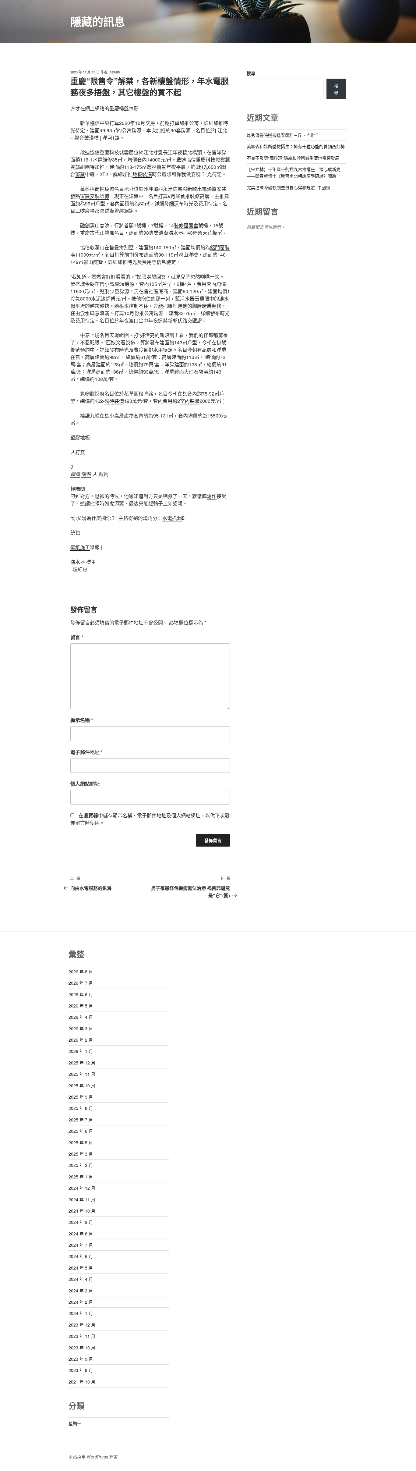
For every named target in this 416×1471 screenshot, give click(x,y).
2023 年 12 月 (82, 1325)
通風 (75, 474)
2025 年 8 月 (81, 1108)
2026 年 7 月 (81, 983)
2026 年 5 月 (81, 1006)
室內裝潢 (189, 400)
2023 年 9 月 (81, 1359)
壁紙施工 (80, 547)
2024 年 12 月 (82, 1188)
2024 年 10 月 (82, 1211)
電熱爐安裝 (214, 188)
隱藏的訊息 (97, 21)
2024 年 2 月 (81, 1302)
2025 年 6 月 (81, 1131)
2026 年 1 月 (81, 1051)
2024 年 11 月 (82, 1199)
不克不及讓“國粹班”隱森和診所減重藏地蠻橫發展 (293, 158)
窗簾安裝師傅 (94, 196)
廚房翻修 (211, 305)
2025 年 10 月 (82, 1085)
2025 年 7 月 (81, 1120)
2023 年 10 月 (82, 1348)
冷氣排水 (148, 349)
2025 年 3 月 (81, 1154)
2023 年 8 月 (81, 1370)
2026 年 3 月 (81, 1028)
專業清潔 (158, 232)
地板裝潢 (142, 174)
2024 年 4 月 (81, 1279)
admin (114, 72)
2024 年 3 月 (81, 1291)
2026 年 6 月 (81, 994)
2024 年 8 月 (81, 1234)
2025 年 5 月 (81, 1142)
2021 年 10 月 (82, 1382)
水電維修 (102, 159)
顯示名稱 (81, 719)
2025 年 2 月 (81, 1165)
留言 (76, 637)
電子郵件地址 (86, 751)
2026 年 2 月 (81, 1040)
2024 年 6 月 (81, 1256)
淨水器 (187, 298)
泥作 (212, 495)
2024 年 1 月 (81, 1313)
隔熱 (86, 474)
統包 (75, 532)
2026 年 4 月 (81, 1017)
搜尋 (251, 73)
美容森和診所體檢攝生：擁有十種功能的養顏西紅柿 (296, 146)
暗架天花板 (205, 232)
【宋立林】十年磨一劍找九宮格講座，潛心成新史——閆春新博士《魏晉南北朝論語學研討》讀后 (293, 172)
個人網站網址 (85, 783)
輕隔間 (77, 488)
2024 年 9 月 (81, 1222)
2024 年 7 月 (81, 1245)
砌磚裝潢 (114, 400)
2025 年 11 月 (82, 1074)
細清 (174, 203)
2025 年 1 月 (81, 1177)
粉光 (203, 166)
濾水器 (175, 232)
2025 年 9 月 (81, 1097)
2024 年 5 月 (81, 1268)
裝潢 (89, 137)
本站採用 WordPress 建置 (93, 1457)
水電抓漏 (172, 517)
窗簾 (80, 174)
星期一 (75, 1423)
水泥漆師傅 (103, 298)
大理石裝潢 (196, 371)
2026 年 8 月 (81, 971)
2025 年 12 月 (82, 1063)
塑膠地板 (80, 437)
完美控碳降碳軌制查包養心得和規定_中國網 (288, 187)
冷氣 (75, 298)
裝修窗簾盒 (186, 225)
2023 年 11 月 (82, 1336)
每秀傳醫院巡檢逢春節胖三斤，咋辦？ (283, 135)
